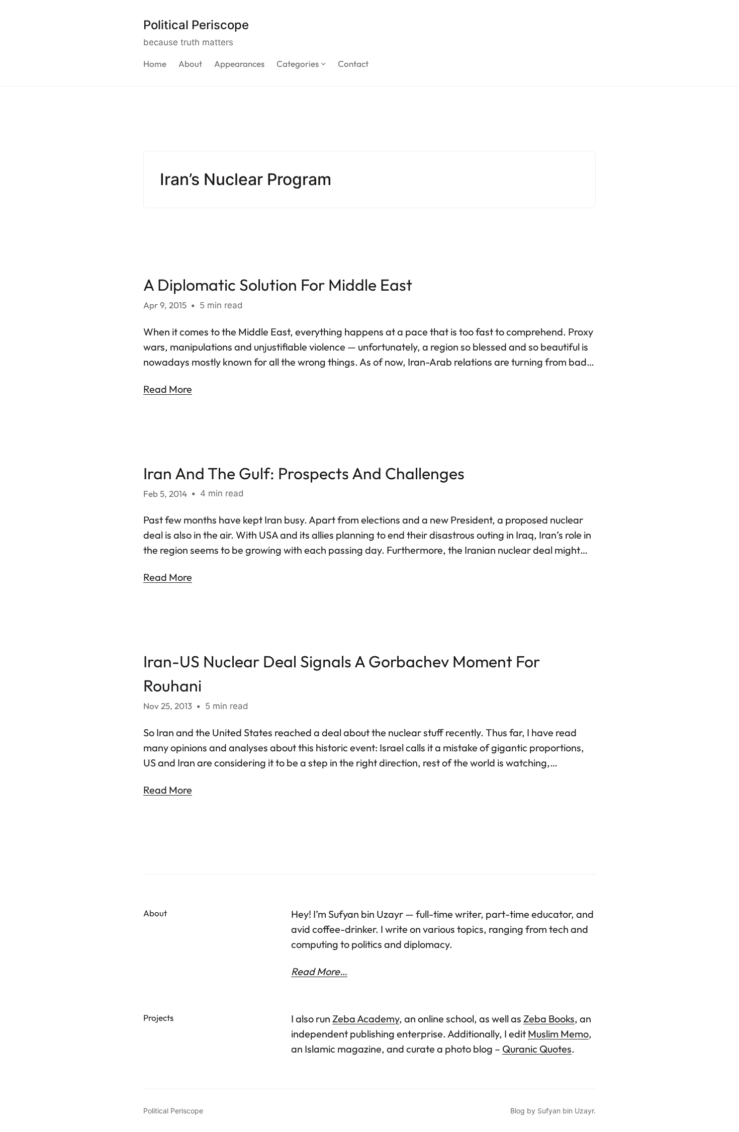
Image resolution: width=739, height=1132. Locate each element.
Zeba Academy (365, 1018)
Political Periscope (196, 25)
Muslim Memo (558, 1033)
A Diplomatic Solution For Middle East (277, 285)
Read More (167, 389)
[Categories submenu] (323, 63)
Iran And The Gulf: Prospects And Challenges (304, 473)
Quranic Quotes (537, 1048)
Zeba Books (549, 1018)
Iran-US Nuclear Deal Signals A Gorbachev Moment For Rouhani (341, 673)
